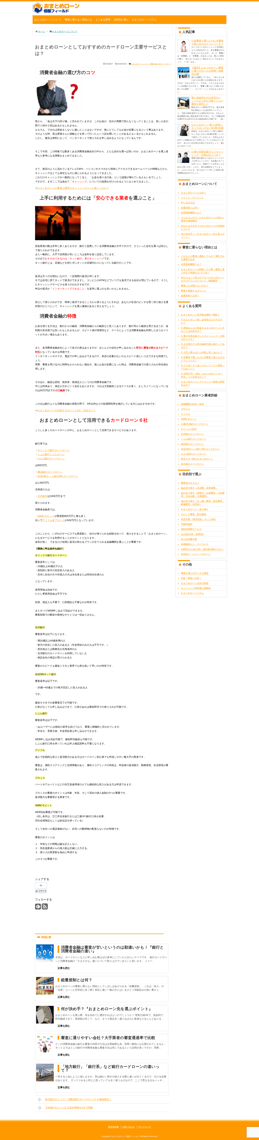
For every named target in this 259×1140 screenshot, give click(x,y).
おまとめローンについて (47, 19)
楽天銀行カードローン (192, 464)
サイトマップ (144, 1127)
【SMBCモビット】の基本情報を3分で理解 (69, 1107)
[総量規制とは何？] (45, 986)
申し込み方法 (188, 202)
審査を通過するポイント (193, 290)
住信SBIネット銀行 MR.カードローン (200, 449)
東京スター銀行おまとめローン (197, 458)
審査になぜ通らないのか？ (194, 285)
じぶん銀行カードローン (193, 439)
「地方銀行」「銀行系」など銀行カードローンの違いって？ (110, 1068)
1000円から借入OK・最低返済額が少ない (202, 549)
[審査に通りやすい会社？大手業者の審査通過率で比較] (45, 1043)
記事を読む (64, 968)
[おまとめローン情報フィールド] (56, 13)
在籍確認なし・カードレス (194, 544)
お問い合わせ (128, 1127)
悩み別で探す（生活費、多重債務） (199, 488)
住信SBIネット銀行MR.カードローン (58, 476)
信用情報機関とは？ (191, 212)
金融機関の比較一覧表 (192, 404)
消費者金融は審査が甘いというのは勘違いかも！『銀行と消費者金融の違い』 (112, 949)
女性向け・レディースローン (196, 554)
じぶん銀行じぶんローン (51, 454)
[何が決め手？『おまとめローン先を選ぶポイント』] (45, 1015)
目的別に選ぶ (121, 19)
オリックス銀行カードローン (54, 450)
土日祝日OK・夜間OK (192, 534)
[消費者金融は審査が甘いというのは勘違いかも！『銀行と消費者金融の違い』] (45, 953)
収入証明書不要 (189, 539)
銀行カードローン (165, 64)
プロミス (60, 520)
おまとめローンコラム (144, 19)
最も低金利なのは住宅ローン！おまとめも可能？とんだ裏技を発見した (207, 100)
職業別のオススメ (190, 483)
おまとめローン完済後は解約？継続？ (200, 314)
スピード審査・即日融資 (193, 514)
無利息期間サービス (191, 529)
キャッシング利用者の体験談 (196, 588)
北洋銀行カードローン (192, 434)
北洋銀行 (42, 496)
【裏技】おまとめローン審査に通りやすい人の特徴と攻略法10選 (207, 70)
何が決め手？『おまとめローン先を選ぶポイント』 (107, 1009)
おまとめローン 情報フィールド (126, 1136)
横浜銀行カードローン (50, 472)
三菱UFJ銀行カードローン (194, 424)
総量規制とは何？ (76, 980)
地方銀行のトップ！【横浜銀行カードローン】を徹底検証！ (78, 1099)
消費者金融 (154, 64)
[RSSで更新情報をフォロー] (45, 908)
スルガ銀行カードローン (51, 458)
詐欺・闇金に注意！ (191, 578)
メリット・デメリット (192, 197)
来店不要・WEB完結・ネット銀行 (198, 519)
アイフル (47, 520)
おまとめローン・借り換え (194, 509)
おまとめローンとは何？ (193, 192)
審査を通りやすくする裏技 (194, 573)
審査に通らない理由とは (78, 19)
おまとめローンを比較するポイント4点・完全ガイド (67, 410)
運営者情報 (113, 1127)
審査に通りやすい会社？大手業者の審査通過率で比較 (108, 1038)
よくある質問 (102, 19)
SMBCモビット (46, 516)
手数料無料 (186, 524)
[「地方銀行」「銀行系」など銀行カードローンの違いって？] (45, 1072)
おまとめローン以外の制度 (194, 583)
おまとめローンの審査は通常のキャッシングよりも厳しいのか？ (73, 188)
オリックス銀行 (189, 429)
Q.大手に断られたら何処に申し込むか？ (201, 352)
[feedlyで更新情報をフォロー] (38, 908)
